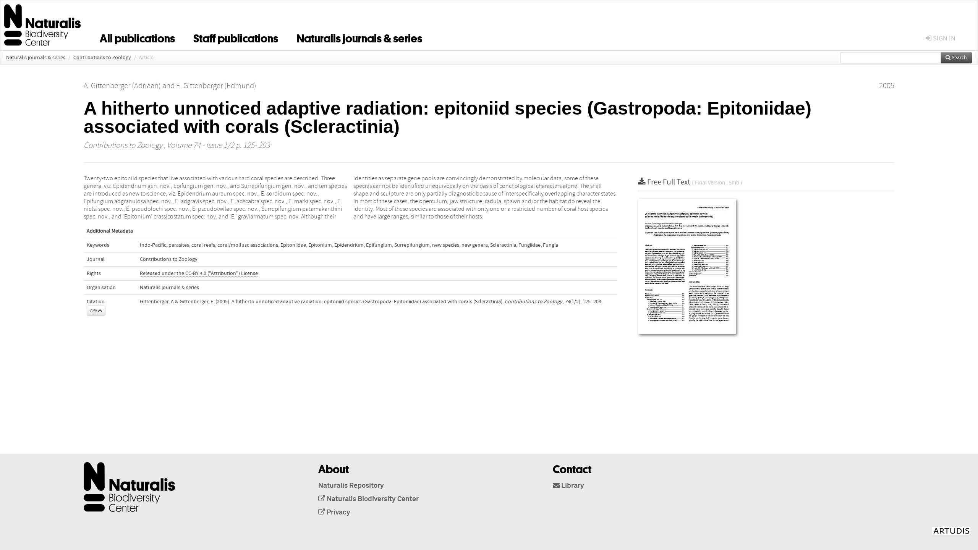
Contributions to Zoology (102, 58)
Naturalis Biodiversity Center (372, 499)
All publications (137, 37)
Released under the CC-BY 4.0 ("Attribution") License (199, 273)
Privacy (337, 512)
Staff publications (235, 37)
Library (572, 485)
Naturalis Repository (351, 485)
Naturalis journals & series (359, 37)
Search (958, 58)
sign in (943, 38)
